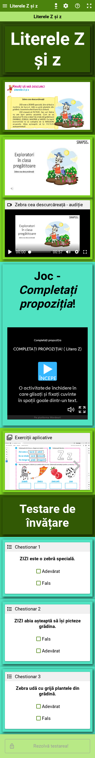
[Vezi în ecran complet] (85, 252)
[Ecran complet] (89, 6)
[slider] (39, 252)
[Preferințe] (66, 6)
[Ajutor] (77, 6)
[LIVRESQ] (56, 6)
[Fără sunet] (68, 252)
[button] (47, 571)
